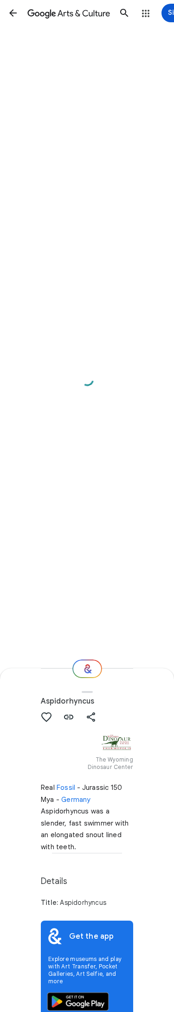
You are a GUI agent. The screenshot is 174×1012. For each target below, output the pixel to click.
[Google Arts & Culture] (68, 13)
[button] (13, 13)
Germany (75, 799)
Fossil (66, 787)
